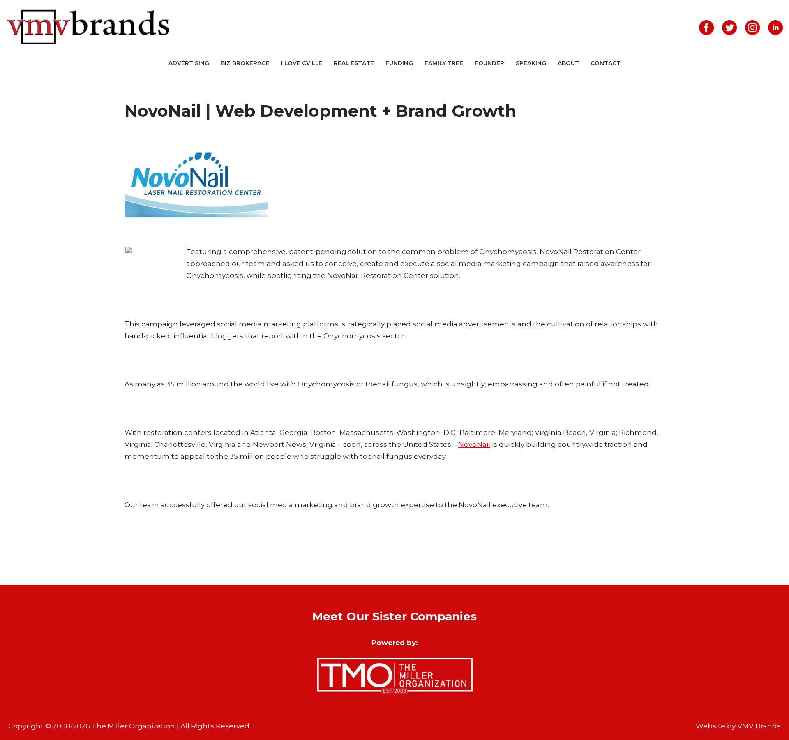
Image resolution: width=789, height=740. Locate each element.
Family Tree (443, 63)
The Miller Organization (133, 726)
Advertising (188, 63)
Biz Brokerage (245, 63)
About (568, 63)
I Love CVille (301, 63)
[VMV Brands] (88, 27)
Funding (399, 63)
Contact (606, 63)
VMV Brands (759, 726)
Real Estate (354, 63)
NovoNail (474, 444)
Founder (489, 63)
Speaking (531, 63)
